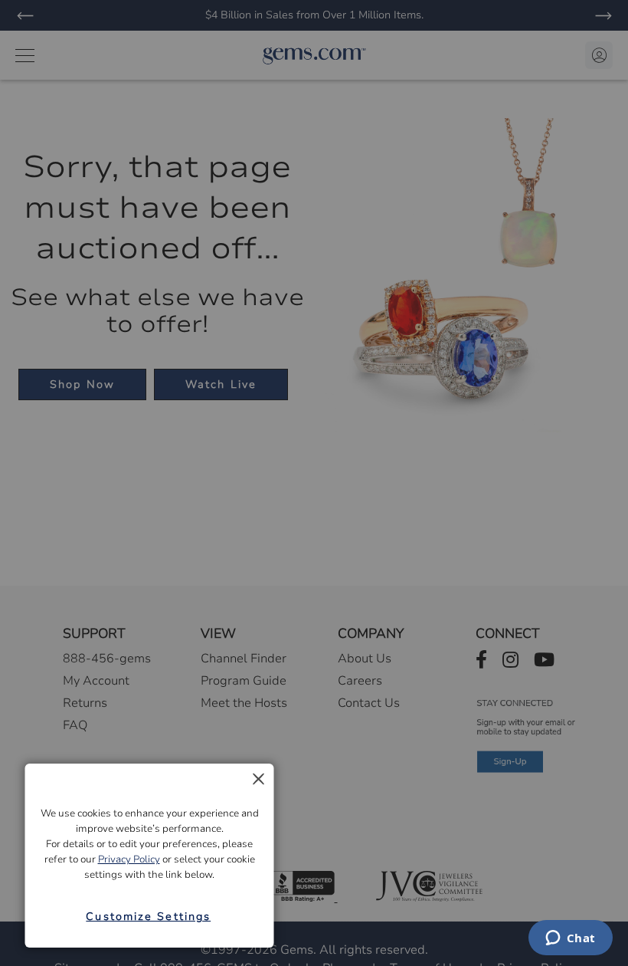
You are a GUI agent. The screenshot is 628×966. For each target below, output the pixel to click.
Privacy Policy (129, 859)
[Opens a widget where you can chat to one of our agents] (570, 939)
